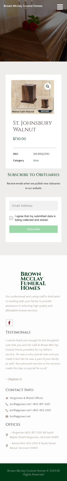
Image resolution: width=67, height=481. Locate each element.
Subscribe (33, 229)
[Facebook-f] (9, 323)
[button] (47, 86)
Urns (36, 160)
